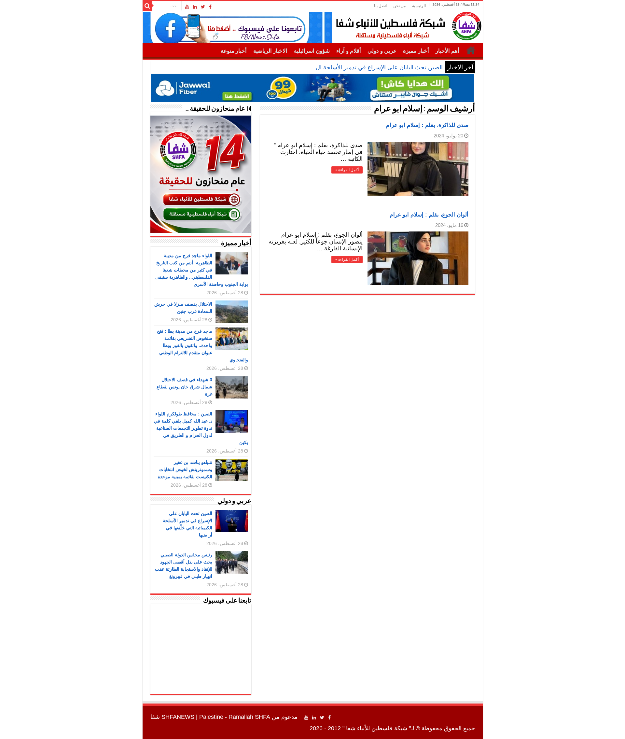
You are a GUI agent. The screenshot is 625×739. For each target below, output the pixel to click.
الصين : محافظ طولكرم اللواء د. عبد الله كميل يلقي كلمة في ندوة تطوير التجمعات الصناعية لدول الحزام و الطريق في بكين (201, 428)
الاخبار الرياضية (270, 51)
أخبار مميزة (416, 51)
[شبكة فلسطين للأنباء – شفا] (407, 25)
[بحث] (147, 6)
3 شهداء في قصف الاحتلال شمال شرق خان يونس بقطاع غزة (184, 387)
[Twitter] (203, 7)
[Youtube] (187, 7)
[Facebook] (210, 7)
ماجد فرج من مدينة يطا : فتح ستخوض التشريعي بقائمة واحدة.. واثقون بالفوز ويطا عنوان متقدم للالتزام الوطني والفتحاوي (202, 345)
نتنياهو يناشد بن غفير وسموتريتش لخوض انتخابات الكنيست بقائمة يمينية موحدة (185, 469)
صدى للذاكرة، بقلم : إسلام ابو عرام (427, 125)
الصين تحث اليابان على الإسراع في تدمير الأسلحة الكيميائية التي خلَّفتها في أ (351, 67)
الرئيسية (419, 6)
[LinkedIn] (195, 7)
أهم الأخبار (447, 51)
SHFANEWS (177, 717)
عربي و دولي (382, 51)
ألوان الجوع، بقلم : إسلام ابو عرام (429, 215)
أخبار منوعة (234, 51)
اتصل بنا (380, 6)
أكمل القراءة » (347, 170)
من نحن (399, 6)
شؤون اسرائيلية (312, 51)
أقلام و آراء (348, 51)
